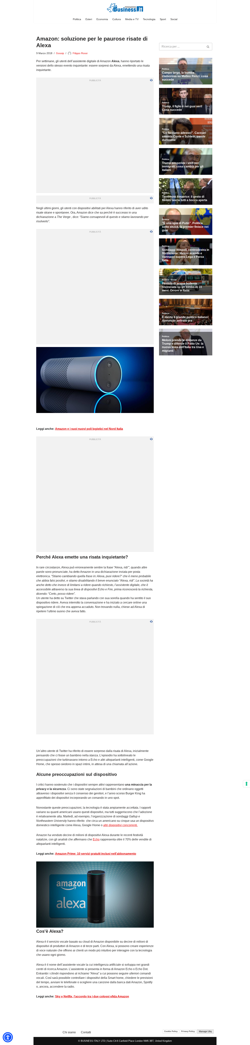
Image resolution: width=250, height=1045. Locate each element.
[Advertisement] (95, 741)
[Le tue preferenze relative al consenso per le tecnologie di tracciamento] (246, 783)
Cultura (116, 19)
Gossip (60, 53)
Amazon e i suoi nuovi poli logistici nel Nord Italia (89, 428)
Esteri (88, 19)
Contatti (86, 1032)
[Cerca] (208, 46)
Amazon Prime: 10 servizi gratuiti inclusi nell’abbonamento (95, 853)
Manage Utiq (205, 1031)
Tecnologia (149, 19)
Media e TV (132, 19)
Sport (163, 19)
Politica (77, 19)
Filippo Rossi (80, 53)
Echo (96, 839)
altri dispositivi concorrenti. (120, 825)
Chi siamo (69, 1032)
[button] (8, 1037)
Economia (102, 19)
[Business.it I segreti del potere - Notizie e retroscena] (125, 7)
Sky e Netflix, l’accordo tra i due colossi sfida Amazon (92, 996)
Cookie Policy (171, 1031)
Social (173, 19)
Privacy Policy (188, 1031)
